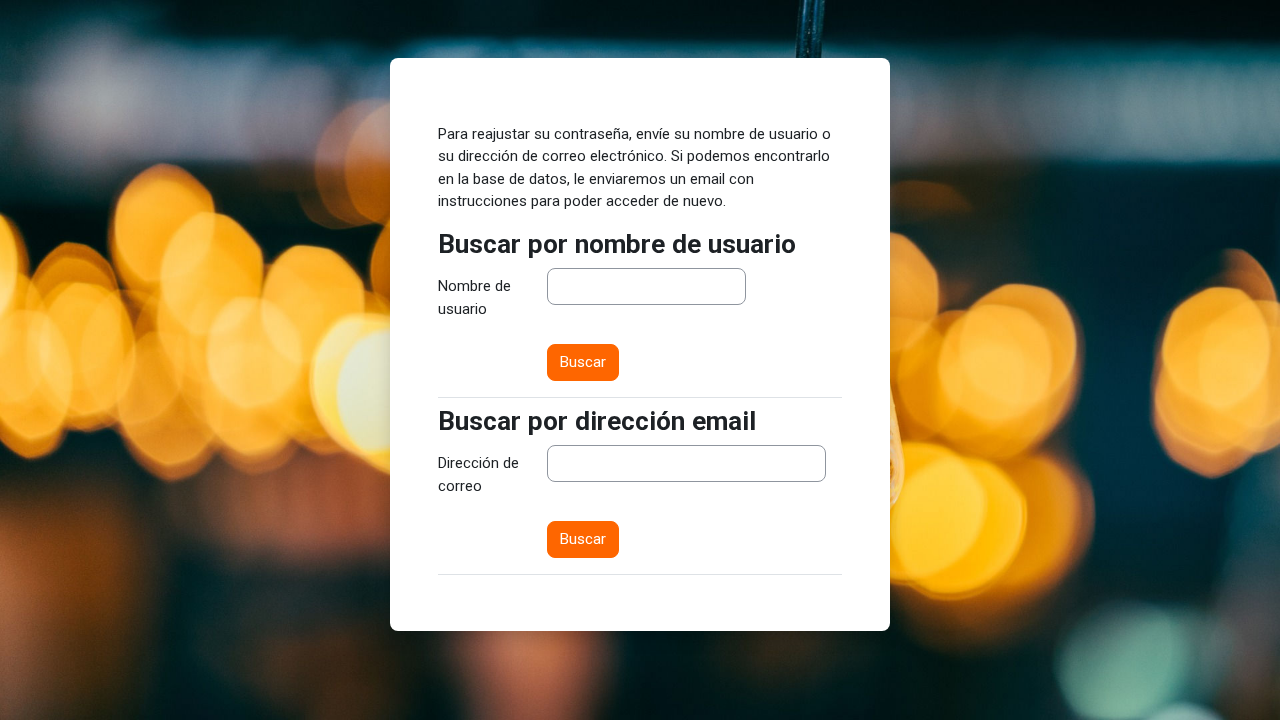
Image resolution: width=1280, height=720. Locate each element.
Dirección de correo (478, 474)
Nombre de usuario (474, 297)
